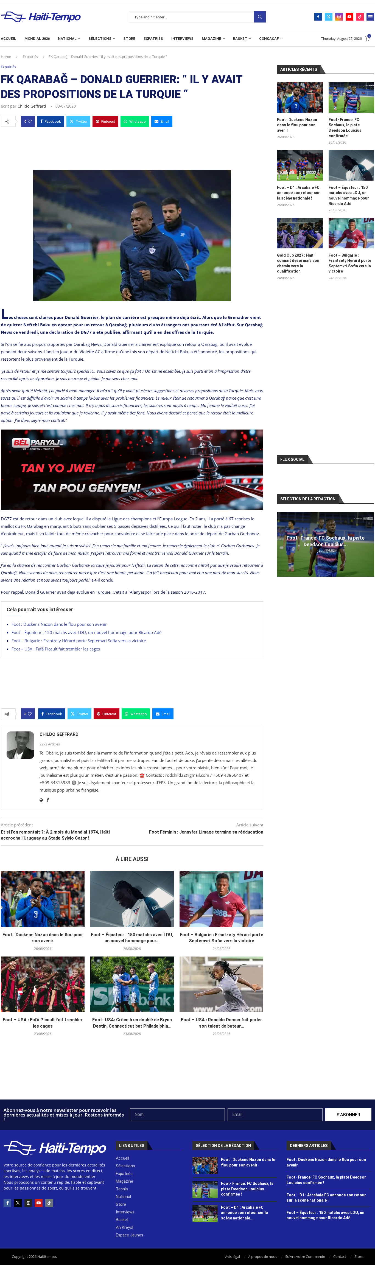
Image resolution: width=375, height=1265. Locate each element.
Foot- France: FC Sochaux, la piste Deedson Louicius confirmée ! (345, 127)
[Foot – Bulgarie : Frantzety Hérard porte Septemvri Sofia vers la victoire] (221, 899)
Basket (240, 39)
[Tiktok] (360, 17)
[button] (282, 544)
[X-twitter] (18, 1203)
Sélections (99, 39)
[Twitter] (328, 17)
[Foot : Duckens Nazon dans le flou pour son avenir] (43, 899)
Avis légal (232, 1256)
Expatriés (153, 39)
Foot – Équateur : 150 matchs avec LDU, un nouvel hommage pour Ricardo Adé (86, 632)
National (67, 39)
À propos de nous (262, 1256)
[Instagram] (339, 17)
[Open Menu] (370, 17)
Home (6, 56)
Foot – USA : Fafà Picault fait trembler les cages (56, 649)
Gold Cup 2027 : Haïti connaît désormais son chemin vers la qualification (298, 263)
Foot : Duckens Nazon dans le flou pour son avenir (59, 624)
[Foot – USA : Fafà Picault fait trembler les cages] (43, 984)
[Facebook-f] (7, 1203)
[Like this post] (30, 121)
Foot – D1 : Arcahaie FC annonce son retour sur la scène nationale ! (298, 192)
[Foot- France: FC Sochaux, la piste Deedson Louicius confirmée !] (351, 97)
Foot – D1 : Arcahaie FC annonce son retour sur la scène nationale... (244, 1212)
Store (129, 39)
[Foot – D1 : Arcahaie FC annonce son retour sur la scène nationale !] (300, 165)
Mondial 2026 (37, 39)
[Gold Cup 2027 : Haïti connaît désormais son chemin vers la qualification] (300, 233)
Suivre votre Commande (305, 1256)
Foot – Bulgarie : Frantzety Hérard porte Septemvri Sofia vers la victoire (79, 640)
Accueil (8, 39)
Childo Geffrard (32, 106)
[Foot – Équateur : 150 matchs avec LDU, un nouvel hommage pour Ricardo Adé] (132, 899)
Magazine (211, 39)
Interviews (182, 39)
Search (260, 17)
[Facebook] (318, 17)
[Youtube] (349, 17)
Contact (339, 1256)
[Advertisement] (132, 147)
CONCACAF (269, 39)
